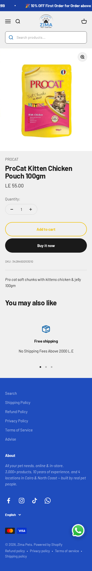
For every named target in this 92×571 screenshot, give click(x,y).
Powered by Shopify (48, 544)
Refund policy (15, 551)
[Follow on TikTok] (34, 500)
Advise (10, 439)
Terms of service (67, 551)
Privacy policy (40, 551)
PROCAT (12, 159)
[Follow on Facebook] (8, 500)
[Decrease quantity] (11, 209)
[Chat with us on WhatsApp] (78, 530)
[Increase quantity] (30, 209)
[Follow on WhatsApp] (47, 500)
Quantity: (12, 199)
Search (11, 393)
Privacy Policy (16, 420)
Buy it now (46, 245)
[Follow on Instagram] (21, 500)
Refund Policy (16, 411)
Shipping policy (16, 556)
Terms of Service (19, 430)
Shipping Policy (17, 402)
